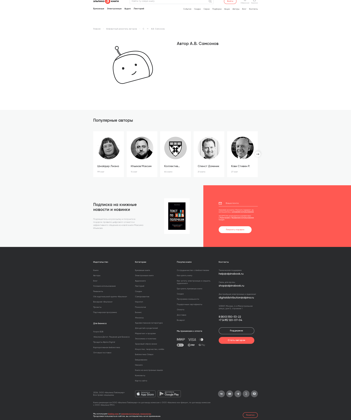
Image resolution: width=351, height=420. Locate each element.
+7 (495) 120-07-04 (230, 320)
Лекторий (139, 9)
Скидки (197, 9)
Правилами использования (243, 218)
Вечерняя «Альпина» (103, 302)
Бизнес (138, 312)
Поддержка (236, 331)
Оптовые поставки (102, 353)
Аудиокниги (140, 281)
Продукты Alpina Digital (104, 342)
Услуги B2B (98, 332)
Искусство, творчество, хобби (149, 349)
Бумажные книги (142, 270)
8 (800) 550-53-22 (230, 317)
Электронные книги (144, 276)
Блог (244, 9)
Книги (95, 270)
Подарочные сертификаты (189, 304)
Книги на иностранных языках (149, 370)
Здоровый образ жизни (146, 344)
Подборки (217, 9)
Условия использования (104, 286)
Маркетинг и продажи (145, 333)
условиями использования (243, 212)
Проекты (97, 307)
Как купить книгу (184, 276)
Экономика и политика (145, 339)
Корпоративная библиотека (106, 347)
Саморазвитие (142, 297)
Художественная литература (149, 323)
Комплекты (140, 376)
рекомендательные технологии (136, 414)
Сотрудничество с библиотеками (193, 270)
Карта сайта (141, 381)
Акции (227, 9)
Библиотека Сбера (144, 354)
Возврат (181, 320)
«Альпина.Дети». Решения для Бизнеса (111, 337)
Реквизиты (98, 291)
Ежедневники (141, 360)
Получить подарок (235, 230)
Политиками (225, 218)
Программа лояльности (188, 299)
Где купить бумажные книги (189, 289)
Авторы (236, 9)
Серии (206, 9)
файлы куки (113, 414)
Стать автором (236, 340)
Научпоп (139, 302)
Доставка (181, 315)
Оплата (180, 310)
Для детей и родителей (146, 328)
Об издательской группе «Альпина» (110, 297)
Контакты (253, 9)
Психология (140, 307)
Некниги (139, 365)
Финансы (139, 318)
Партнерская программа (105, 312)
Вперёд (258, 154)
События (187, 9)
